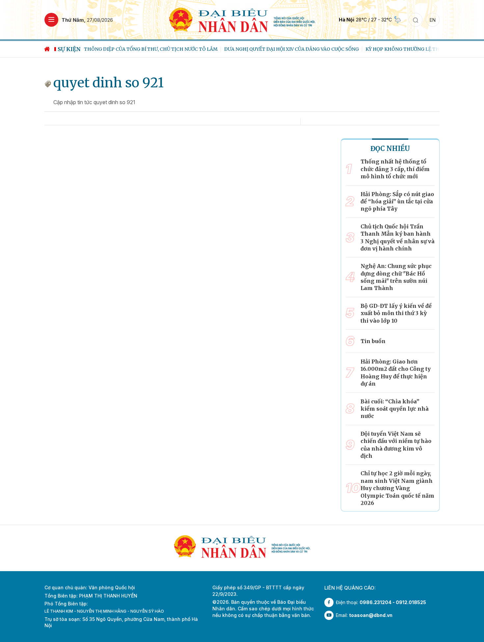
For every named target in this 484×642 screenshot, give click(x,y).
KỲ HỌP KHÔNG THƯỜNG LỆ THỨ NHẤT (411, 49)
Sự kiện (69, 49)
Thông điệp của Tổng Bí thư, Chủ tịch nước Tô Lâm (151, 49)
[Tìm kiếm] (415, 20)
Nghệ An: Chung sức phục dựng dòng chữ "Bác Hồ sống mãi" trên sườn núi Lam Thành (396, 277)
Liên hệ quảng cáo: (350, 588)
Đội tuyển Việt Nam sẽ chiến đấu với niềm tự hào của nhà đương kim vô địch (396, 444)
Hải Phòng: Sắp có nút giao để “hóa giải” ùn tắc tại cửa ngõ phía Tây (397, 201)
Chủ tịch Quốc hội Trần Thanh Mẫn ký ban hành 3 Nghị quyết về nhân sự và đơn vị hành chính (398, 237)
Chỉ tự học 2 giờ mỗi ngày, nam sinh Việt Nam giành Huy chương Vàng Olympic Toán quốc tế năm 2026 (397, 488)
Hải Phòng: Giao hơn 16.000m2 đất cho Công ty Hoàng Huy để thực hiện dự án (396, 372)
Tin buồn (373, 341)
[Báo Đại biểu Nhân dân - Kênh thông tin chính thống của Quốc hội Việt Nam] (242, 19)
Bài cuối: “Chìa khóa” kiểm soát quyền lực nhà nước (395, 409)
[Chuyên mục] (51, 20)
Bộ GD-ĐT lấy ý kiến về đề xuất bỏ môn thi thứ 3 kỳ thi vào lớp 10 (396, 313)
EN (433, 20)
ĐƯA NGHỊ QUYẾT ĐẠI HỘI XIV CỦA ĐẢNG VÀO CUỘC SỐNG (291, 49)
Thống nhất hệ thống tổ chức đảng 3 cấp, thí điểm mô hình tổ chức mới (395, 169)
